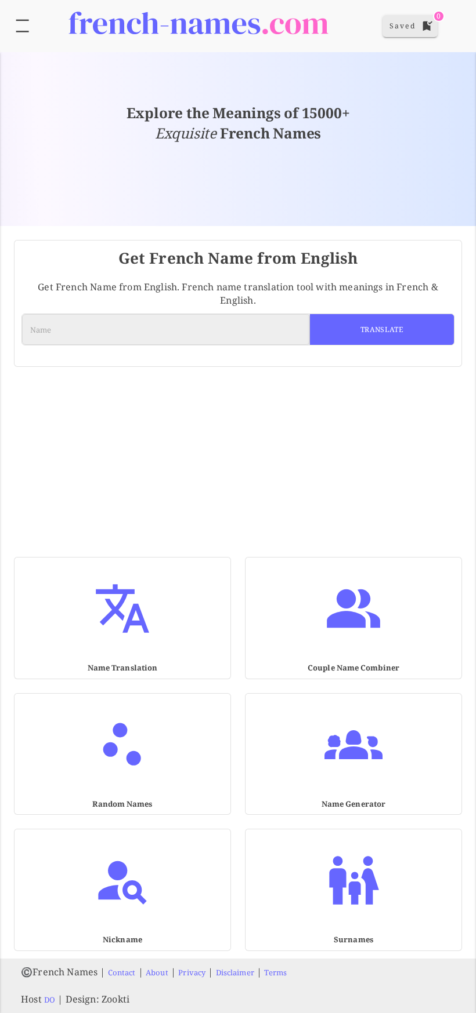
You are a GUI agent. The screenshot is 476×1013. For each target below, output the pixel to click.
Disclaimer (235, 972)
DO (49, 999)
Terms (275, 972)
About (157, 972)
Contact (122, 972)
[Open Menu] (22, 25)
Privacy (191, 972)
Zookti (115, 999)
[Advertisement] (238, 455)
